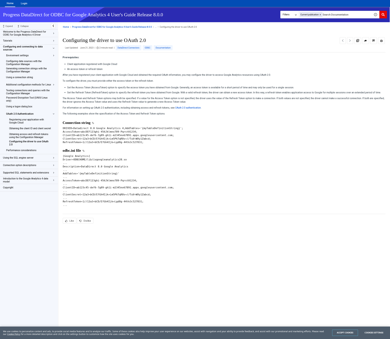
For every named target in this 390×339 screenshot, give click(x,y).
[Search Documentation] (383, 14)
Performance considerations (21, 150)
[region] (195, 333)
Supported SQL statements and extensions (26, 172)
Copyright (8, 187)
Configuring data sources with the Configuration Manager (24, 63)
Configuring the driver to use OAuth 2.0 (28, 143)
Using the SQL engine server (18, 157)
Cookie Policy (13, 334)
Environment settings (17, 55)
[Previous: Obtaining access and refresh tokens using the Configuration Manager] (343, 41)
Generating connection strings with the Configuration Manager (26, 70)
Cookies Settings (374, 332)
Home (10, 3)
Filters (286, 14)
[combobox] (335, 14)
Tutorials (7, 40)
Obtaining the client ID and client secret (30, 128)
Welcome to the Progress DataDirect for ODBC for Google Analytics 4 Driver (24, 33)
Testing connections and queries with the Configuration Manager (28, 92)
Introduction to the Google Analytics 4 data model (25, 180)
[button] (320, 15)
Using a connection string (19, 77)
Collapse (24, 26)
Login (24, 3)
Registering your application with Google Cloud (26, 121)
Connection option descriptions (19, 165)
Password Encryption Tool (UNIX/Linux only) (27, 99)
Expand (9, 26)
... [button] (156, 27)
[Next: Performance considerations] (350, 41)
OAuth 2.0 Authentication (20, 113)
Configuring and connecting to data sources (23, 48)
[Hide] (53, 26)
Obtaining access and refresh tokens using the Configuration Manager (28, 136)
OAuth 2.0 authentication (188, 107)
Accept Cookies (345, 332)
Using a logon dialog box (19, 106)
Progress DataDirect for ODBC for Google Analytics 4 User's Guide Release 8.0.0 (112, 27)
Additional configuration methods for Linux (28, 84)
